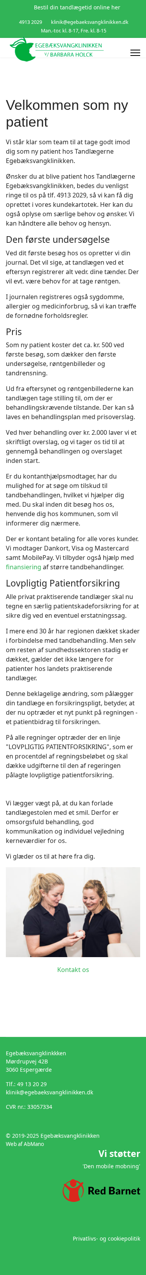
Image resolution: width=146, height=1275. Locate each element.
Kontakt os (73, 969)
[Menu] (135, 53)
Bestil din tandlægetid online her (77, 7)
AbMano (34, 1144)
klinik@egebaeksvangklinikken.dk (89, 22)
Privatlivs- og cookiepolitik (106, 1238)
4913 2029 (30, 22)
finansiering (23, 567)
